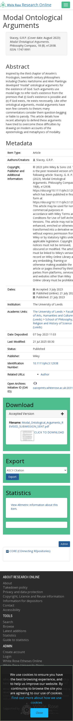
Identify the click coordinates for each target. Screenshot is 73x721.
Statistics (9, 635)
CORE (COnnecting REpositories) (29, 551)
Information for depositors (22, 601)
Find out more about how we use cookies (36, 700)
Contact (8, 605)
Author (45, 374)
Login (7, 656)
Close (39, 713)
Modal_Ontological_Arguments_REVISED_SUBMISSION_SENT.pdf (36, 424)
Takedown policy (15, 587)
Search (8, 622)
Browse (8, 626)
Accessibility (11, 610)
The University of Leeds (48, 311)
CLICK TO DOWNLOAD (49, 432)
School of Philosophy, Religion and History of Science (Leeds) (53, 323)
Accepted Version (21, 413)
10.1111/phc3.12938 (45, 363)
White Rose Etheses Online (22, 661)
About (7, 583)
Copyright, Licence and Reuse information (33, 596)
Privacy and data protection (23, 592)
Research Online (29, 4)
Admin (64, 544)
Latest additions (14, 631)
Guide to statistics (16, 640)
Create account (14, 652)
